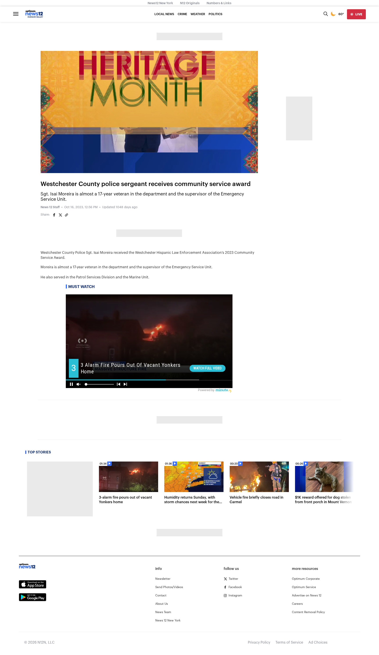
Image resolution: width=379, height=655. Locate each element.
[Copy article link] (66, 215)
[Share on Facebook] (54, 215)
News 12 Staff (50, 207)
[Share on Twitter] (60, 215)
